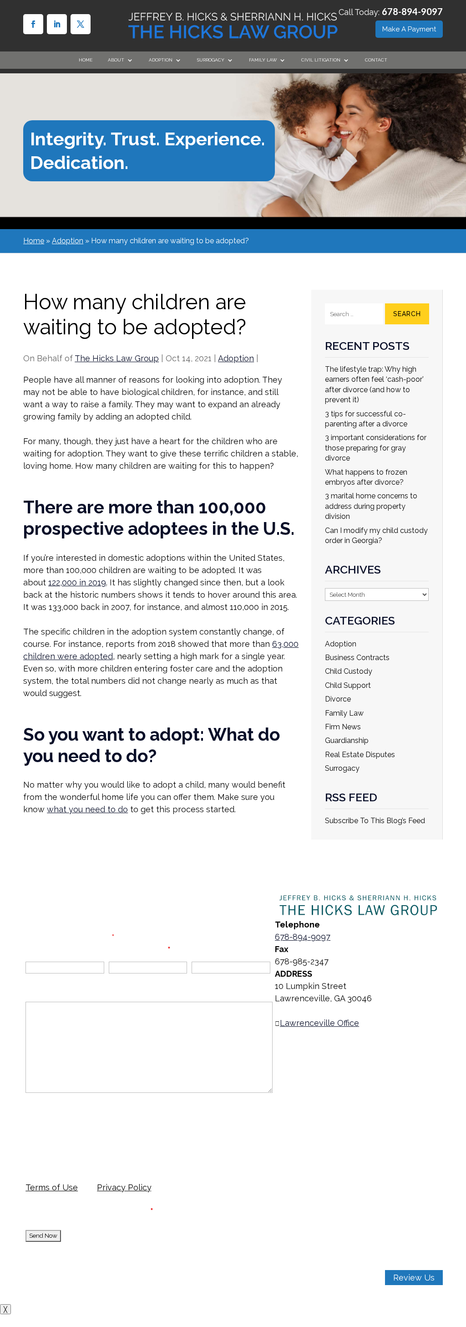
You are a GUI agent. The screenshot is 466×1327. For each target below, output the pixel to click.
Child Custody (348, 671)
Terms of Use (51, 1187)
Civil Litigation (320, 59)
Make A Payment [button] (409, 29)
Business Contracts (357, 657)
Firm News (343, 726)
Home (85, 59)
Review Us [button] (414, 1277)
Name (37, 949)
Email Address (140, 949)
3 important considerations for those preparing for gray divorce (375, 447)
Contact (376, 59)
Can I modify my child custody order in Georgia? (376, 535)
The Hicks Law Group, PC (117, 1259)
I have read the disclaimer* (96, 1211)
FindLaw (178, 1296)
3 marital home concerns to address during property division (371, 506)
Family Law (263, 59)
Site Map (97, 1284)
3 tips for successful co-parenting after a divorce (366, 419)
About (116, 59)
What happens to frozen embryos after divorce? (366, 477)
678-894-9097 (412, 11)
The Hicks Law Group (117, 358)
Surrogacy (342, 768)
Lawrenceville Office (319, 1023)
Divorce (338, 699)
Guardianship (347, 740)
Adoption (236, 358)
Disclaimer (45, 1113)
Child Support (348, 685)
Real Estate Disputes (360, 754)
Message (43, 991)
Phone (205, 949)
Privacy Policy (124, 1187)
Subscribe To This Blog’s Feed (375, 820)
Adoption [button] (160, 59)
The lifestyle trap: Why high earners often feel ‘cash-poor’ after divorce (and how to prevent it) (374, 384)
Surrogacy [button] (210, 59)
